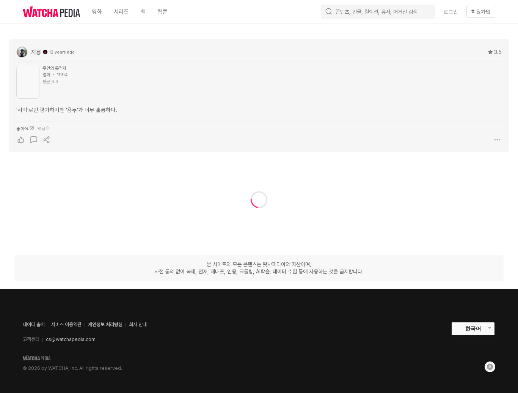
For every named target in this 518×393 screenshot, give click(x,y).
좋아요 (25, 128)
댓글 (43, 128)
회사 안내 (138, 324)
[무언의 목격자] (27, 82)
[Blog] (490, 366)
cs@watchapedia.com (71, 339)
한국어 (473, 328)
